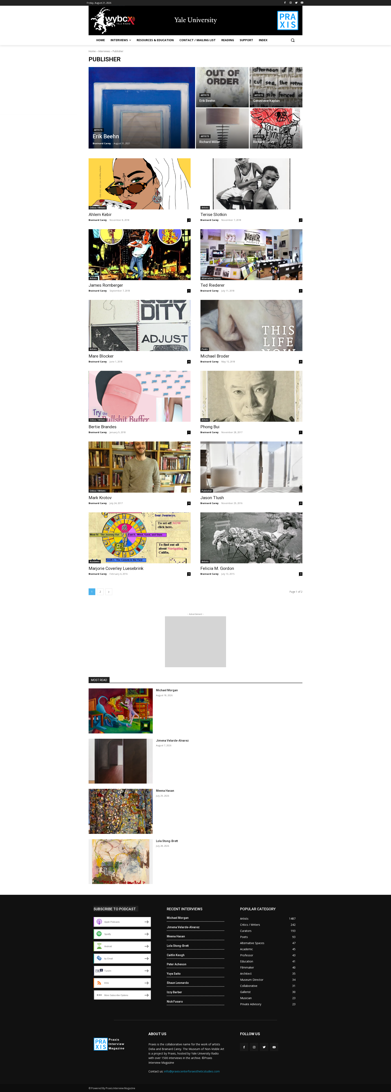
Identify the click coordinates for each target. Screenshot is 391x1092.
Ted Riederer (212, 285)
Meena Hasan (165, 790)
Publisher (207, 490)
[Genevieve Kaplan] (276, 87)
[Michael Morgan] (121, 710)
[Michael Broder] (251, 325)
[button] (293, 40)
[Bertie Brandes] (140, 396)
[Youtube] (302, 3)
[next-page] (108, 591)
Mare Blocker (101, 356)
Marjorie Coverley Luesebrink (116, 568)
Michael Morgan (167, 690)
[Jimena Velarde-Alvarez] (121, 761)
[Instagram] (290, 3)
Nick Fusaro (175, 1001)
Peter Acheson (176, 964)
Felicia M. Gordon (217, 568)
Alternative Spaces (211, 278)
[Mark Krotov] (140, 467)
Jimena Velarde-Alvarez (172, 740)
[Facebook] (285, 3)
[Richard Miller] (222, 128)
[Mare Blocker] (140, 325)
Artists (98, 130)
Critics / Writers (97, 207)
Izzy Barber (174, 992)
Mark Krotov (100, 497)
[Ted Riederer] (251, 254)
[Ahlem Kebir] (140, 183)
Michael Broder (214, 356)
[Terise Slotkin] (251, 183)
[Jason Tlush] (251, 467)
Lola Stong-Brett (167, 841)
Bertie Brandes (102, 426)
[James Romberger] (140, 254)
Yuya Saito (174, 973)
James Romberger (106, 285)
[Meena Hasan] (121, 811)
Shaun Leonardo (178, 982)
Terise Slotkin (213, 214)
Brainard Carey (98, 219)
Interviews (104, 51)
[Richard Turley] (276, 128)
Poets (205, 349)
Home (92, 51)
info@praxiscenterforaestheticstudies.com (192, 1071)
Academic (95, 561)
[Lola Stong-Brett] (121, 861)
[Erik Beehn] (142, 108)
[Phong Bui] (251, 396)
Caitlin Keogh (176, 955)
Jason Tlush (212, 497)
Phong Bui (210, 426)
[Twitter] (296, 3)
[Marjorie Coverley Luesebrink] (140, 538)
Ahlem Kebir (100, 214)
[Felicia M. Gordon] (251, 538)
